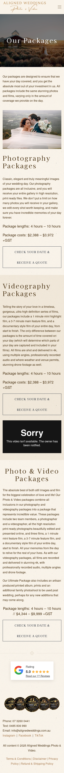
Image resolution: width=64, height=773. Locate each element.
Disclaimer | (41, 759)
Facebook (25, 735)
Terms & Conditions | (19, 759)
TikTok (39, 735)
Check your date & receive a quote (32, 257)
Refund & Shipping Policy (37, 764)
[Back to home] (25, 7)
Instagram (9, 735)
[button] (59, 7)
